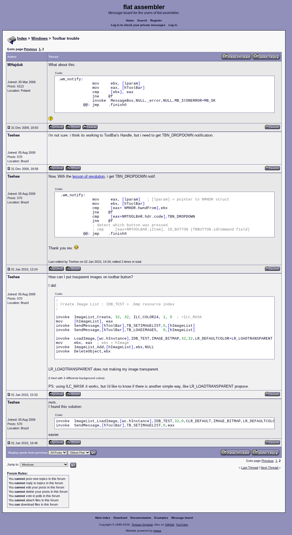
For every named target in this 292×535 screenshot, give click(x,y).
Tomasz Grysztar (142, 524)
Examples (161, 517)
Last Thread (249, 467)
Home (130, 20)
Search (142, 20)
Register (156, 20)
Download (120, 517)
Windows (39, 38)
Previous (30, 49)
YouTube (182, 524)
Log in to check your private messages (138, 25)
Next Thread (270, 467)
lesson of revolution (88, 176)
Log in (173, 25)
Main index (102, 517)
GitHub (169, 524)
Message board (182, 517)
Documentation (140, 517)
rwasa (157, 530)
